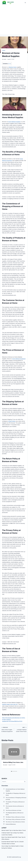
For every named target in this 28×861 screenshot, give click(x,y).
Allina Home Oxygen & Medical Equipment (7, 729)
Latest (3, 50)
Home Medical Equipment (19, 358)
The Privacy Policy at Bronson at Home (15, 819)
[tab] (11, 771)
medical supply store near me (10, 704)
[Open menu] (25, 3)
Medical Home (12, 67)
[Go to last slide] (4, 756)
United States (11, 421)
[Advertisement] (14, 20)
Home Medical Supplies (14, 121)
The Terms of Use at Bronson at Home (15, 821)
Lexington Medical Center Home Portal (21, 729)
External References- (11, 824)
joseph (4, 59)
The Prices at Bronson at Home (13, 810)
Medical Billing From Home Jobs (13, 762)
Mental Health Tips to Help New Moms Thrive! (14, 830)
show (9, 63)
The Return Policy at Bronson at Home (15, 817)
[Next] (24, 756)
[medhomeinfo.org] (8, 3)
